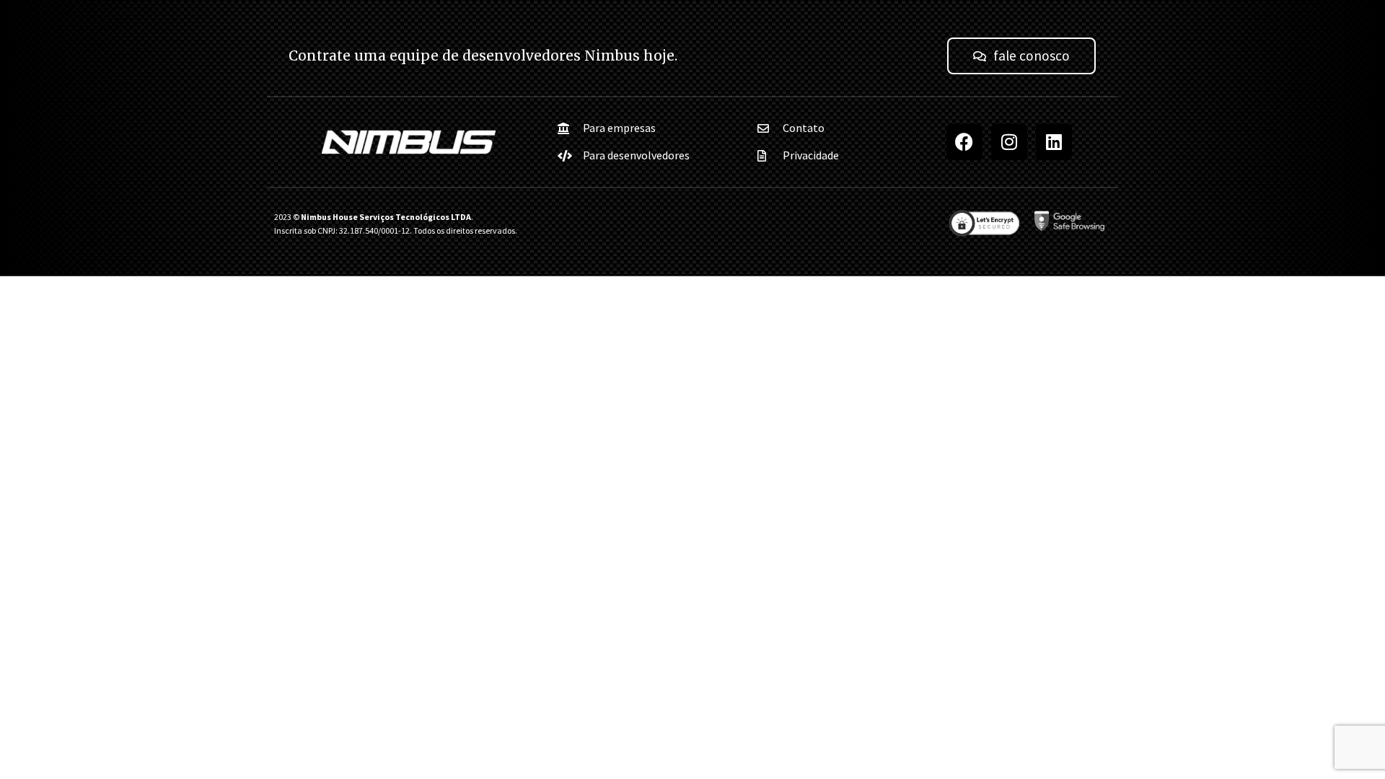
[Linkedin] (1054, 142)
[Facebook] (964, 142)
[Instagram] (1009, 142)
